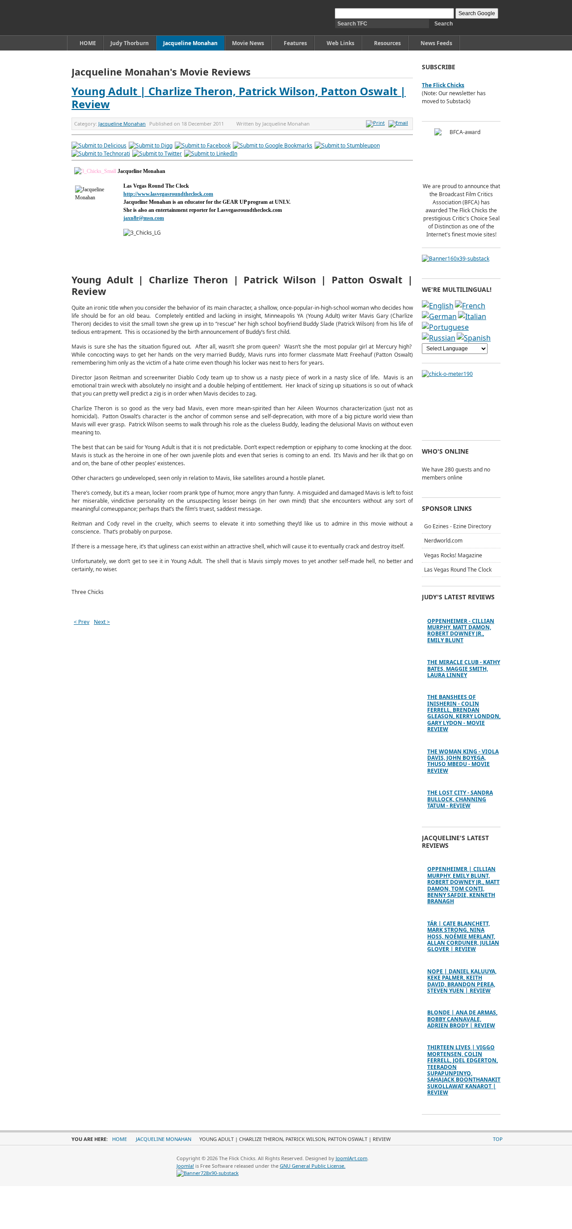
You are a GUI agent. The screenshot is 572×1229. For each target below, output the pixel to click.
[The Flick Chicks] (113, 17)
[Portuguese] (445, 327)
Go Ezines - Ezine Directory (457, 526)
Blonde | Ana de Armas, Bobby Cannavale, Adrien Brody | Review (462, 1019)
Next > (102, 622)
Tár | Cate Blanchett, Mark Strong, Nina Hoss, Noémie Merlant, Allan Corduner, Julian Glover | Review (463, 936)
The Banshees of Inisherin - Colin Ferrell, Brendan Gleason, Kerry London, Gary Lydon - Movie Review (463, 713)
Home (119, 1139)
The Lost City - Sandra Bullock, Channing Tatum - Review (460, 799)
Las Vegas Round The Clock (458, 569)
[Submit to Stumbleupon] (347, 145)
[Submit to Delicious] (99, 145)
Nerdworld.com (443, 540)
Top (498, 1139)
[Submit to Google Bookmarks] (272, 145)
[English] (438, 305)
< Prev (81, 622)
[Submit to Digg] (150, 145)
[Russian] (438, 338)
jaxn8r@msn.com (143, 218)
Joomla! (185, 1165)
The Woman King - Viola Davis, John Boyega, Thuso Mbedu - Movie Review (463, 761)
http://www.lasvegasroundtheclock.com (168, 194)
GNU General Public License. (312, 1165)
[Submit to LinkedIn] (210, 153)
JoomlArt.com (351, 1158)
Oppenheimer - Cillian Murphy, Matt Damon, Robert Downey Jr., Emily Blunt (460, 630)
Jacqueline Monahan (122, 123)
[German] (439, 316)
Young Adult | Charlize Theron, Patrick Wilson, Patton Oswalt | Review (239, 97)
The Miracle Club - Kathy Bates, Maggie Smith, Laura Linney (463, 668)
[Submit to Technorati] (101, 153)
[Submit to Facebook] (203, 145)
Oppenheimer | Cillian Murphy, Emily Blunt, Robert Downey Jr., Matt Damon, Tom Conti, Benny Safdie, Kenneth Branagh (463, 885)
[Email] (399, 122)
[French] (470, 305)
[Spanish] (474, 338)
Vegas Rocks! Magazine (453, 555)
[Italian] (472, 316)
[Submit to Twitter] (157, 153)
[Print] (376, 122)
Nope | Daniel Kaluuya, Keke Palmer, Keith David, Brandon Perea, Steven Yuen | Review (461, 981)
